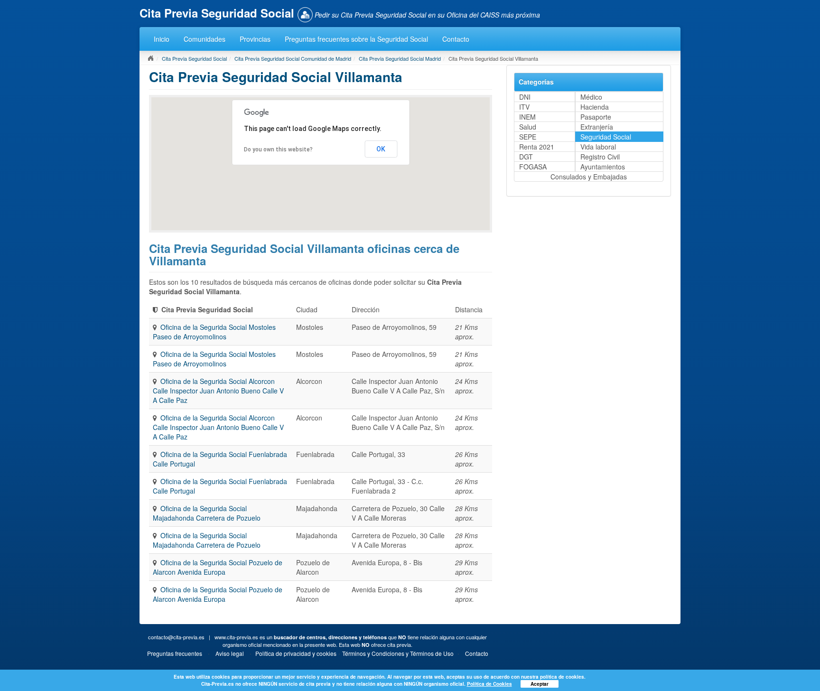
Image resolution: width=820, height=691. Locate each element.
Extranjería (596, 126)
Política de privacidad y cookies (295, 653)
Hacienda (594, 107)
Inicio (161, 39)
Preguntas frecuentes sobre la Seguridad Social (356, 39)
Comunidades (204, 39)
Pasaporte (595, 116)
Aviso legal (229, 653)
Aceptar (540, 684)
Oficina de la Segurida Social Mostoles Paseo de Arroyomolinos (214, 331)
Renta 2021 (536, 146)
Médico (591, 97)
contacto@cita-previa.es (176, 637)
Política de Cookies (489, 684)
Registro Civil (600, 156)
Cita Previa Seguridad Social (194, 58)
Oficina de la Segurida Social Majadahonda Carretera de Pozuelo (207, 513)
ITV (524, 107)
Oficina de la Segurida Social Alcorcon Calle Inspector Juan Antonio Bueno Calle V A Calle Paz (218, 390)
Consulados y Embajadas (588, 176)
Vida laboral (598, 146)
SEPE (527, 136)
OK (380, 149)
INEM (527, 116)
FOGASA (533, 166)
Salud (527, 126)
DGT (526, 156)
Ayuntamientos (602, 166)
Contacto (455, 39)
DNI (525, 97)
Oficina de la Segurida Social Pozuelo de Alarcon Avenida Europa (217, 567)
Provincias (255, 39)
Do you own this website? (278, 149)
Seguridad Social (605, 136)
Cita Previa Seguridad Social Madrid (400, 58)
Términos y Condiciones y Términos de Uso (398, 653)
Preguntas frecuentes (174, 653)
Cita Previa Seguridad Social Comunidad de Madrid (292, 58)
